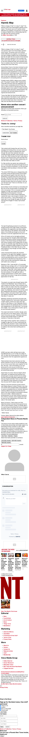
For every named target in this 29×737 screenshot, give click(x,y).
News (5, 616)
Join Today (3, 712)
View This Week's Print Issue (9, 611)
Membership (6, 654)
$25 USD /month (16, 440)
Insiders (3, 707)
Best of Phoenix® (6, 708)
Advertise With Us (8, 632)
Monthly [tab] (10, 436)
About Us (6, 645)
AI (21, 672)
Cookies (11, 672)
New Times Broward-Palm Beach (12, 666)
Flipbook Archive (8, 651)
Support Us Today (6, 446)
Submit (7, 726)
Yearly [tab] (15, 436)
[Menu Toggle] (2, 10)
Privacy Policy (7, 639)
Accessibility (17, 672)
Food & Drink (7, 618)
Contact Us (6, 649)
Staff (5, 653)
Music (5, 622)
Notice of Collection (6, 120)
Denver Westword (8, 663)
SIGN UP (5, 118)
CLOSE (3, 143)
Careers (5, 647)
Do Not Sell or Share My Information (11, 684)
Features (3, 20)
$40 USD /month (6, 442)
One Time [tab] (4, 436)
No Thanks (3, 714)
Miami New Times (8, 664)
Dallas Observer (7, 661)
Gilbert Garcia (6, 35)
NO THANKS (13, 133)
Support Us (21, 10)
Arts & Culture (7, 620)
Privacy (20, 120)
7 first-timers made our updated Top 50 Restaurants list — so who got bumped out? (15, 14)
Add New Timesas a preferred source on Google (11, 39)
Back (2, 726)
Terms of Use (7, 637)
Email (3, 114)
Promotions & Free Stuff (10, 635)
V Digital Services (8, 668)
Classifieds (6, 633)
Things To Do (7, 623)
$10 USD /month (6, 440)
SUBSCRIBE (6, 133)
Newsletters (6, 625)
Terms (15, 120)
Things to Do (4, 705)
